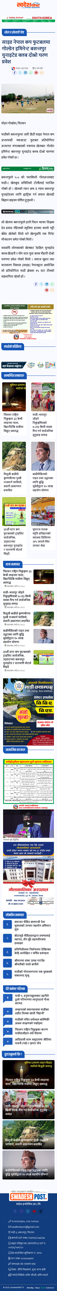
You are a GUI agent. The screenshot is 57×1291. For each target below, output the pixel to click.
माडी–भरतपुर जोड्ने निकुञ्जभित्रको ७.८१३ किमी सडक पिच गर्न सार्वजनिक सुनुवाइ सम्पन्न (27, 1110)
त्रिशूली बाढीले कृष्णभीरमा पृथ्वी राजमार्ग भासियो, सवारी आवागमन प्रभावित (26, 1142)
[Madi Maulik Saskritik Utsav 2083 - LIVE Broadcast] (28, 823)
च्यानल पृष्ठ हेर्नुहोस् (11, 840)
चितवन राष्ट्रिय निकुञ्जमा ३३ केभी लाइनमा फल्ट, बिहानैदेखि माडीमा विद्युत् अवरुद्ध (27, 1082)
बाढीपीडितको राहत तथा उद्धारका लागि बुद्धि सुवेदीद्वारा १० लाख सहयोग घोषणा (26, 1172)
